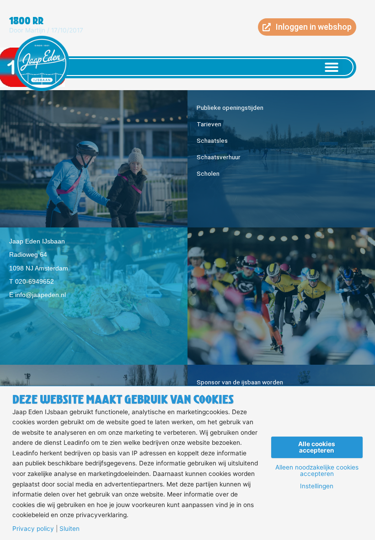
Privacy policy (33, 529)
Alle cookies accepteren (316, 447)
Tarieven (209, 124)
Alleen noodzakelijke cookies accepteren (317, 470)
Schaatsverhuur (219, 157)
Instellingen (316, 486)
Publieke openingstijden (230, 107)
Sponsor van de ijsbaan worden (240, 382)
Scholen (208, 173)
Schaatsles (212, 140)
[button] (332, 67)
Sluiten (69, 529)
